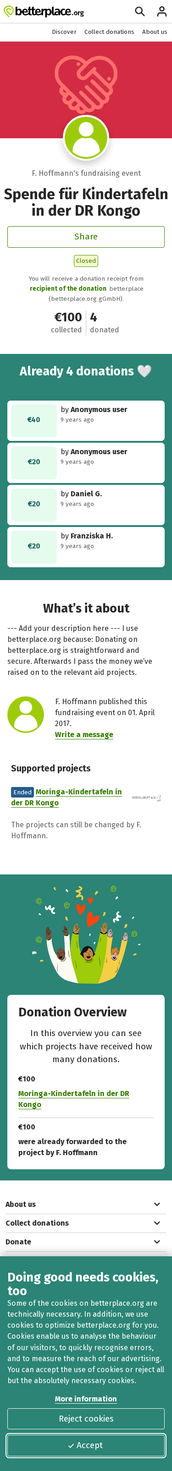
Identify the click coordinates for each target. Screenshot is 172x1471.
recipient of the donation (68, 289)
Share (86, 236)
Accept (90, 1445)
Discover (64, 32)
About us (154, 32)
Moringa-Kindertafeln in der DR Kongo (73, 1099)
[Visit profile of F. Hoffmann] (86, 138)
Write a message (84, 734)
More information (86, 1399)
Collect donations (109, 32)
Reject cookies (86, 1418)
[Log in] (161, 11)
